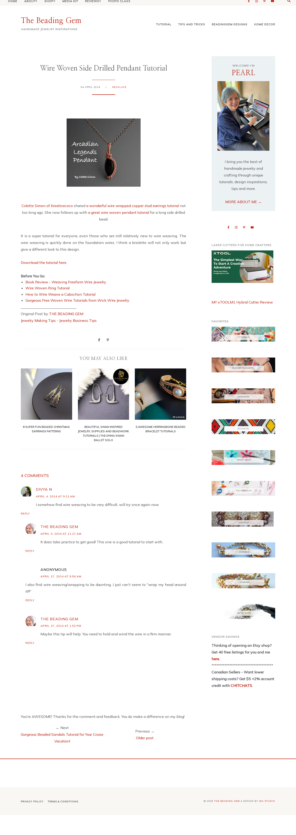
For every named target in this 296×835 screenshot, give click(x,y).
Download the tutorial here (43, 262)
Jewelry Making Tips (38, 320)
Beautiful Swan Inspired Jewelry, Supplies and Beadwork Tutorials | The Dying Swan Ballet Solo (103, 433)
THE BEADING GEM (66, 313)
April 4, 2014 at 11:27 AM (60, 533)
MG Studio (267, 801)
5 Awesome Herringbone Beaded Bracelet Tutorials (160, 429)
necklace (119, 87)
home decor (264, 24)
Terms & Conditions (63, 801)
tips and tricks (191, 24)
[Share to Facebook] (99, 339)
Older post (145, 738)
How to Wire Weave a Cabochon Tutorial (60, 294)
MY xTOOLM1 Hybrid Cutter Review (242, 302)
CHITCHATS (241, 685)
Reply (25, 513)
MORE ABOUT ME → (243, 201)
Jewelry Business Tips (78, 320)
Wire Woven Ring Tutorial (47, 288)
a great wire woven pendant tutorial (118, 212)
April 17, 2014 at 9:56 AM (60, 576)
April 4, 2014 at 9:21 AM (55, 496)
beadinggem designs (229, 24)
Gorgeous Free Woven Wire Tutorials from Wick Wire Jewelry (77, 300)
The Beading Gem (51, 20)
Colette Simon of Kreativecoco (47, 205)
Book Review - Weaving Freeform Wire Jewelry (65, 282)
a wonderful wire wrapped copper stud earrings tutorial (133, 205)
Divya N (44, 489)
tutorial (164, 24)
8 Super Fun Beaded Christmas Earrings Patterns (46, 429)
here (215, 658)
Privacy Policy (32, 801)
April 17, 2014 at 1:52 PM (60, 625)
